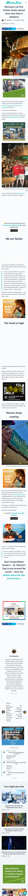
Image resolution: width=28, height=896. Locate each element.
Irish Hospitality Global (19, 494)
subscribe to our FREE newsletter (12, 225)
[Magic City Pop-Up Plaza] (13, 735)
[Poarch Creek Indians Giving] (14, 892)
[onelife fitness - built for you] (14, 308)
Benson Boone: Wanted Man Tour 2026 (16, 772)
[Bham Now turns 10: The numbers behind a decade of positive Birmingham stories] (14, 843)
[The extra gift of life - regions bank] (14, 88)
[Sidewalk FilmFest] (14, 391)
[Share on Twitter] (13, 29)
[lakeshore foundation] (14, 610)
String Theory (21, 193)
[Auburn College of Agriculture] (14, 533)
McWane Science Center (11, 755)
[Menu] (25, 2)
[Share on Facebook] (4, 29)
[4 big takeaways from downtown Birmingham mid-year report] (14, 796)
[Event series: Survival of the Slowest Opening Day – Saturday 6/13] (15, 750)
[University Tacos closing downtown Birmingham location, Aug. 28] (14, 820)
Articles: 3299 (14, 693)
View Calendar (14, 778)
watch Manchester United (14, 117)
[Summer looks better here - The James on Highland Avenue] (14, 131)
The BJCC (8, 774)
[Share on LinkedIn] (8, 29)
